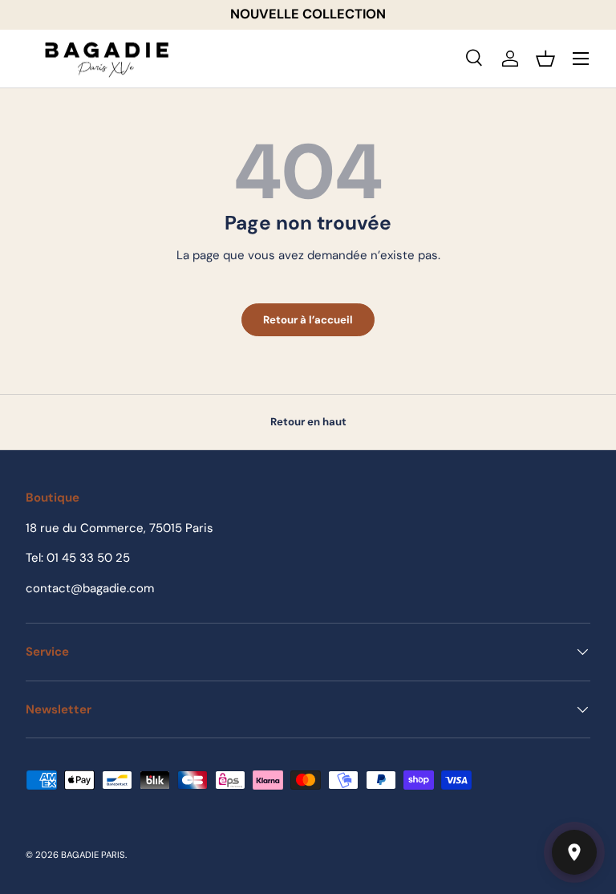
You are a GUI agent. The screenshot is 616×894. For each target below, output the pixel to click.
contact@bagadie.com (90, 588)
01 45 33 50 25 (88, 558)
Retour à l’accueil (308, 320)
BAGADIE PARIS (93, 854)
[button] (545, 58)
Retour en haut (308, 422)
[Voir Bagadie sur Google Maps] (574, 852)
